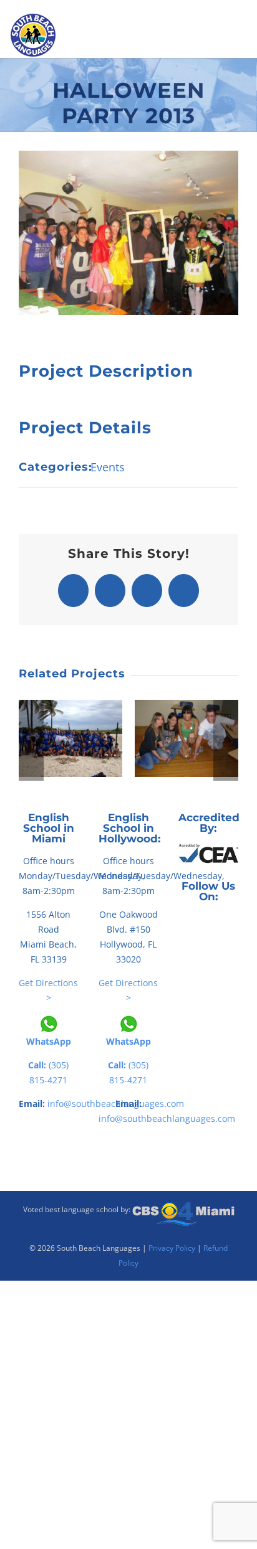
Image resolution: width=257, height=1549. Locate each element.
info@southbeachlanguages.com (167, 1118)
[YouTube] (217, 924)
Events (107, 466)
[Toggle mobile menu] (245, 50)
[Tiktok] (199, 924)
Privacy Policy (171, 1248)
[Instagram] (234, 924)
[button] (31, 740)
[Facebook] (182, 924)
